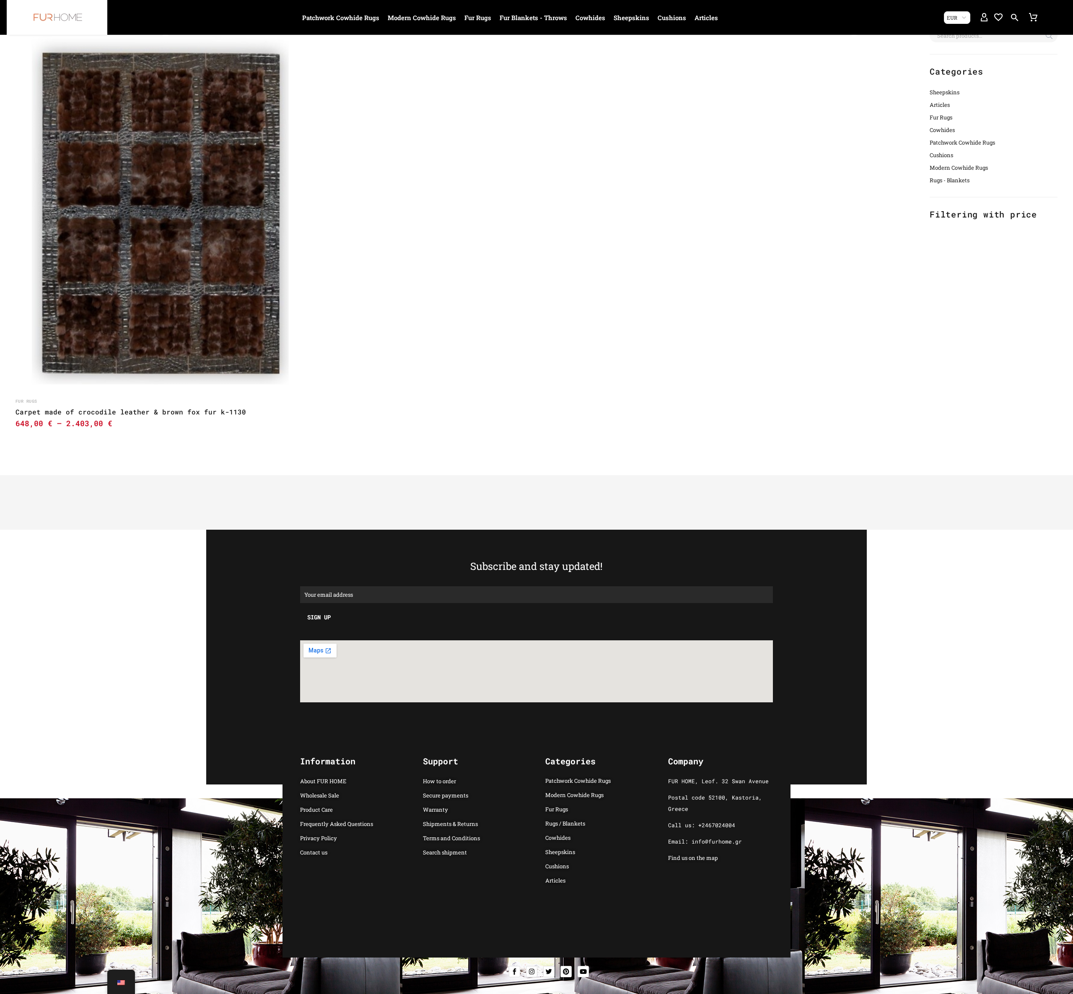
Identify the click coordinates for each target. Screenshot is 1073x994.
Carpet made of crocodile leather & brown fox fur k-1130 (131, 411)
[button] (1015, 18)
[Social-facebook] (514, 971)
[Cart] (1033, 18)
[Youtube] (583, 971)
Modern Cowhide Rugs (422, 17)
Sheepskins (631, 17)
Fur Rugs (477, 17)
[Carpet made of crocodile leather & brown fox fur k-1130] (160, 210)
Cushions (672, 17)
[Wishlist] (998, 18)
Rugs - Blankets (949, 180)
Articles (706, 17)
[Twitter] (549, 971)
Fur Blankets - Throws (533, 17)
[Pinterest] (566, 971)
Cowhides (590, 17)
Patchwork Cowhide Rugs (340, 17)
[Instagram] (531, 971)
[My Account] (984, 18)
